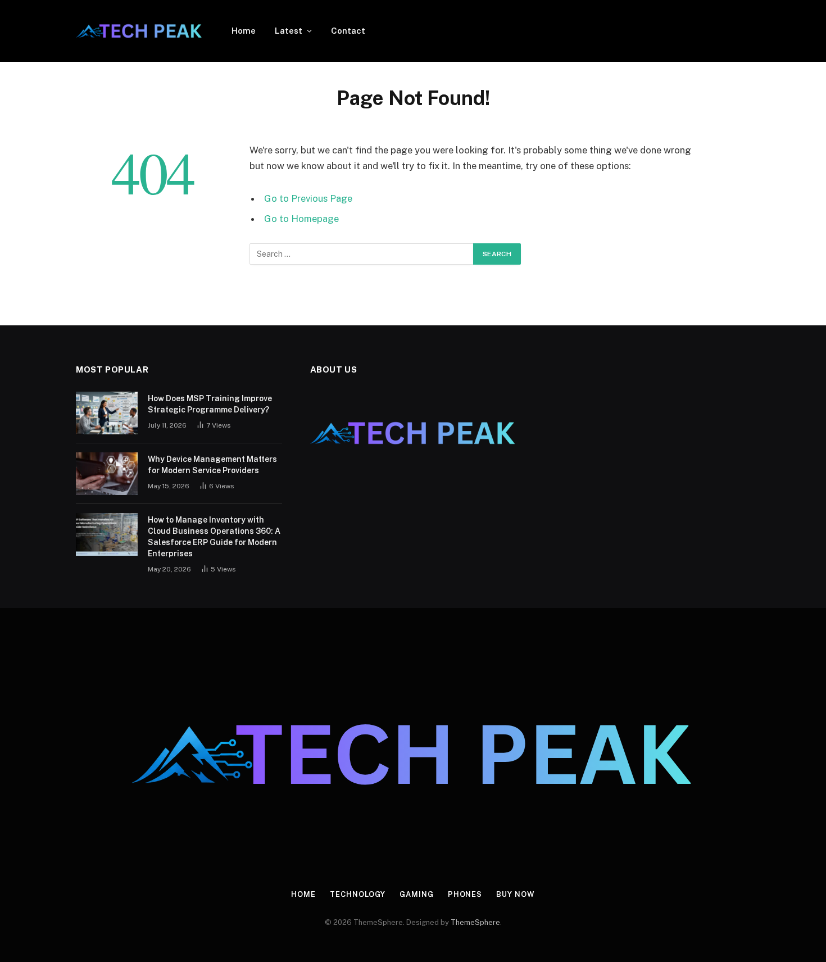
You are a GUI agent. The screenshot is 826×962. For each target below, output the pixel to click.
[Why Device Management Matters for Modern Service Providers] (107, 473)
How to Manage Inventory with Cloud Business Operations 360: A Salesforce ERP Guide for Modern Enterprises (214, 536)
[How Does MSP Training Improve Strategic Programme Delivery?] (107, 413)
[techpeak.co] (139, 31)
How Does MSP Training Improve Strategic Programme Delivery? (210, 404)
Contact (348, 30)
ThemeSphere (475, 922)
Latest (288, 30)
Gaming (416, 894)
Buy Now (515, 894)
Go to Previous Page (308, 198)
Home (244, 30)
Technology (357, 894)
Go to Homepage (301, 218)
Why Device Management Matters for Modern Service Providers (212, 465)
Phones (465, 894)
